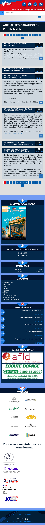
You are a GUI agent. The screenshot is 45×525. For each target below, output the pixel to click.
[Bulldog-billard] (30, 425)
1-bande (19, 271)
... (36, 35)
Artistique (6, 292)
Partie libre (18, 269)
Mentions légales (25, 514)
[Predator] (30, 417)
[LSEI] (30, 435)
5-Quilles (5, 294)
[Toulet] (14, 417)
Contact (12, 514)
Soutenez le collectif (22, 254)
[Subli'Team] (14, 425)
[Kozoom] (14, 435)
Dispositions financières (34, 325)
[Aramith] (30, 399)
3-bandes (39, 271)
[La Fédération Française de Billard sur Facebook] (24, 4)
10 (33, 35)
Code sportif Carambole (34, 332)
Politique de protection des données (20, 521)
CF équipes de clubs (9, 296)
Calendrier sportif (8, 282)
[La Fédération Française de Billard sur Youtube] (30, 4)
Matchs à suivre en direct (14, 133)
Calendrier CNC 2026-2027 (32, 310)
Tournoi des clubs (8, 298)
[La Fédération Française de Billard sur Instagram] (35, 4)
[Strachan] (30, 408)
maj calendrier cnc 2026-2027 (31, 317)
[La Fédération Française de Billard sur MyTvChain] (41, 4)
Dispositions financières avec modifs (29, 339)
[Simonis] (14, 408)
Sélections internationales (11, 299)
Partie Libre (6, 284)
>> (22, 38)
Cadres (40, 269)
